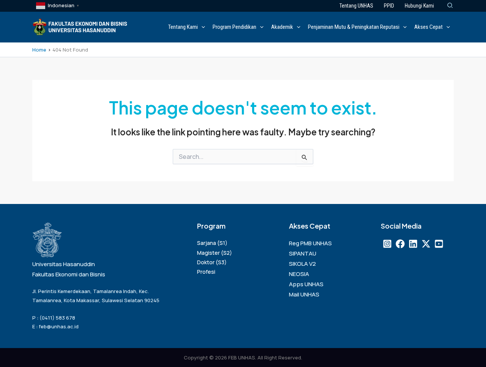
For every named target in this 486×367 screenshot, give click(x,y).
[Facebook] (400, 243)
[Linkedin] (413, 243)
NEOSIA (299, 274)
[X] (426, 243)
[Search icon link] (450, 6)
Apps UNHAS (306, 284)
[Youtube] (438, 243)
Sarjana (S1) (212, 242)
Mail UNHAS (304, 294)
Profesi (206, 271)
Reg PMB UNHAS (310, 243)
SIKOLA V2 (302, 264)
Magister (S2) (214, 252)
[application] (201, 27)
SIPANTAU (302, 253)
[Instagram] (387, 243)
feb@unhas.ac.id (59, 326)
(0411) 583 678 (57, 317)
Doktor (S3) (212, 262)
